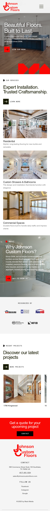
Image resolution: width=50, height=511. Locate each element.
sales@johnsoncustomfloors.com (25, 476)
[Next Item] (42, 389)
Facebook (25, 486)
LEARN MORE (15, 102)
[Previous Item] (8, 389)
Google (25, 493)
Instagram (25, 490)
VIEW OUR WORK (19, 49)
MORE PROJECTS (17, 367)
